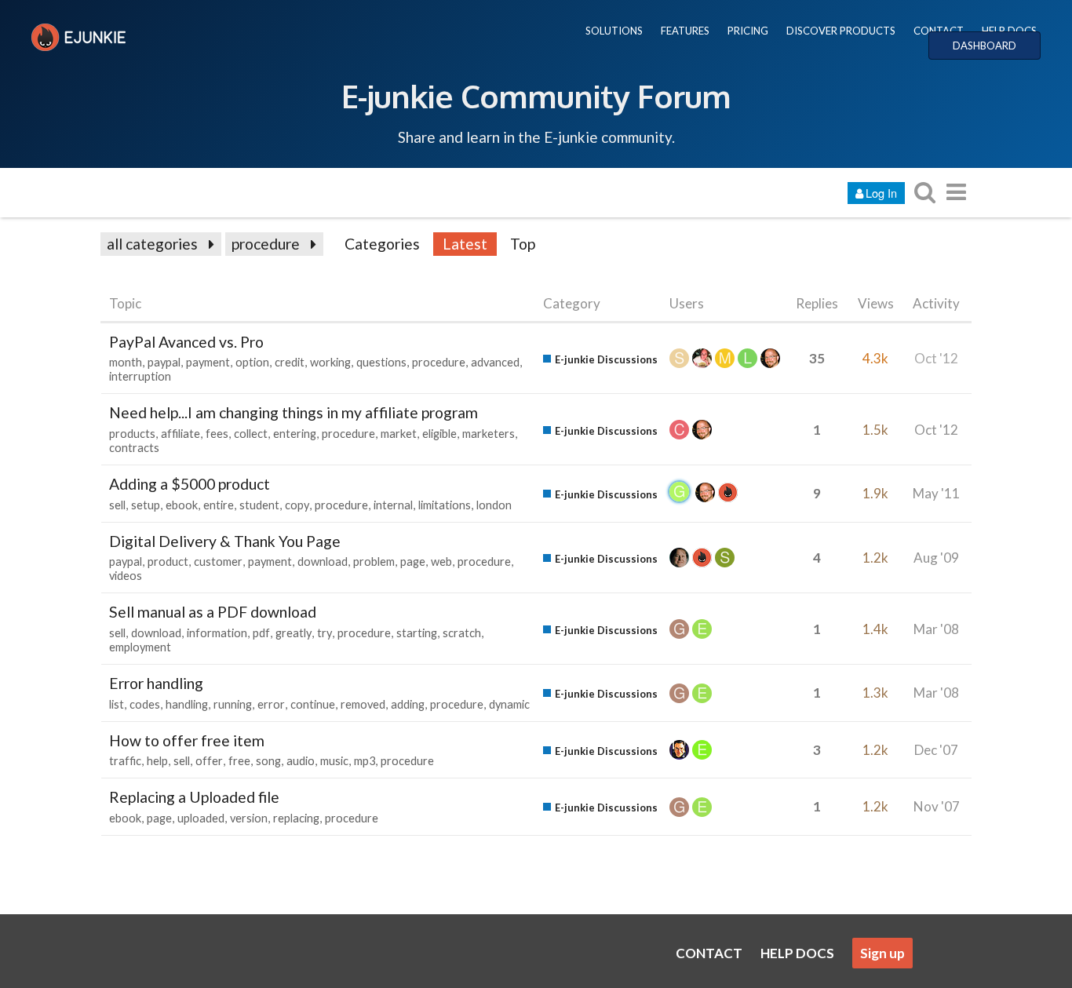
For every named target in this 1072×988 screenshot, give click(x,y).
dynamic (509, 704)
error (271, 704)
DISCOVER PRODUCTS (840, 30)
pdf (261, 633)
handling (187, 704)
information (217, 633)
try (324, 633)
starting (416, 633)
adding (408, 704)
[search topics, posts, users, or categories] (924, 192)
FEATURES (685, 30)
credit (289, 362)
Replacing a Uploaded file (194, 797)
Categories (382, 244)
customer (218, 561)
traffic (125, 760)
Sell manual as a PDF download (212, 612)
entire (218, 505)
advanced (495, 362)
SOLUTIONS (614, 30)
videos (125, 575)
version (249, 818)
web (441, 561)
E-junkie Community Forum (536, 95)
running (232, 704)
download (322, 561)
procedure (266, 244)
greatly (293, 633)
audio (300, 760)
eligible (439, 433)
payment (208, 362)
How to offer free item (186, 740)
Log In (881, 192)
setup (145, 505)
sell (117, 505)
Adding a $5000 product (189, 484)
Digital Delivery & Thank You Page (225, 541)
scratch (462, 633)
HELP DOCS (1009, 30)
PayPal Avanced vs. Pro (186, 342)
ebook (182, 505)
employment (140, 647)
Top (522, 244)
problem (374, 561)
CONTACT (938, 30)
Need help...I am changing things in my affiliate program (293, 412)
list (116, 704)
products (132, 433)
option (252, 362)
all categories (152, 244)
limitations (444, 505)
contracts (134, 447)
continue (312, 704)
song (268, 760)
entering (294, 433)
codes (144, 704)
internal (393, 505)
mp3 (364, 760)
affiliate (180, 433)
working (330, 362)
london (494, 505)
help (157, 760)
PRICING (747, 30)
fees (217, 433)
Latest (465, 244)
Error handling (156, 683)
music (334, 760)
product (168, 561)
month (125, 362)
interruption (140, 376)
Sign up (882, 953)
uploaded (200, 818)
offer (209, 760)
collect (251, 433)
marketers (488, 433)
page (412, 561)
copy (297, 505)
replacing (296, 818)
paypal (164, 362)
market (399, 433)
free (239, 760)
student (259, 505)
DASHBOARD (984, 45)
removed (363, 704)
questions (381, 362)
